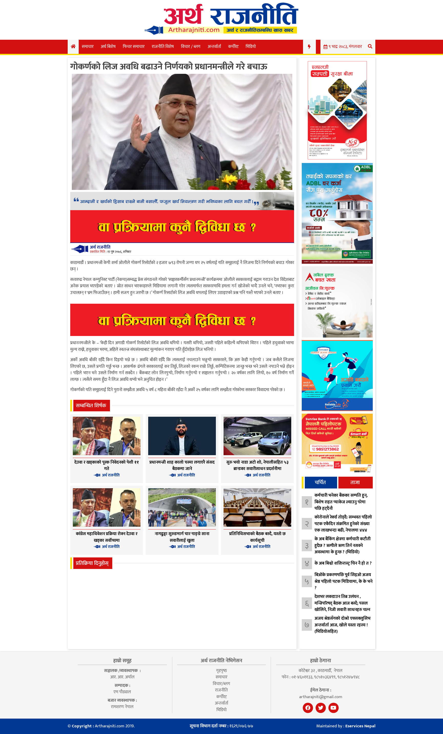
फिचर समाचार (134, 46)
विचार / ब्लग (190, 46)
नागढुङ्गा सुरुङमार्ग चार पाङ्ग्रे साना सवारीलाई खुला (182, 537)
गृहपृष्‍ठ (221, 670)
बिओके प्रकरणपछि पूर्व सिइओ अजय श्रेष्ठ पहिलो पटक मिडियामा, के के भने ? (343, 581)
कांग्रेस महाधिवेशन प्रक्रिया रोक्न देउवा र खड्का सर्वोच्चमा (106, 537)
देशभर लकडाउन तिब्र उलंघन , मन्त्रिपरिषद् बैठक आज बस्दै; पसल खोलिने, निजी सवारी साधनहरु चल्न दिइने (342, 606)
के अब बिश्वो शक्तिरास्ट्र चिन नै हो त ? (343, 563)
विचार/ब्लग (221, 683)
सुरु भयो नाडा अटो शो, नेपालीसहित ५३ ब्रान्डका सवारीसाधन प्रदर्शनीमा (257, 466)
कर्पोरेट (233, 46)
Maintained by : (345, 726)
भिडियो (251, 46)
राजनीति (221, 690)
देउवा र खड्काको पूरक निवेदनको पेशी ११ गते (106, 466)
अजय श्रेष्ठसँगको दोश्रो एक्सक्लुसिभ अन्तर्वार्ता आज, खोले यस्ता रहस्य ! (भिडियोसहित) (342, 625)
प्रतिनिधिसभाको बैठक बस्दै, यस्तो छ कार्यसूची (257, 537)
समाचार (88, 46)
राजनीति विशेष (163, 46)
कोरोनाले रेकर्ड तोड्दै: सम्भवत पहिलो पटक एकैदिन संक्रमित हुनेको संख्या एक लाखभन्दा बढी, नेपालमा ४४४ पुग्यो (343, 527)
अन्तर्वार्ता (214, 46)
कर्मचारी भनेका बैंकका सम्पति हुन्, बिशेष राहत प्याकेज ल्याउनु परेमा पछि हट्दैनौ (341, 502)
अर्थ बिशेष (108, 46)
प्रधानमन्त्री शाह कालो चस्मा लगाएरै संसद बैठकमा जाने (182, 466)
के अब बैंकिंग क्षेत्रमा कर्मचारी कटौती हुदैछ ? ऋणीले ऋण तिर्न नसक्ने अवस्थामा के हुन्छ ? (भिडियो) (343, 545)
